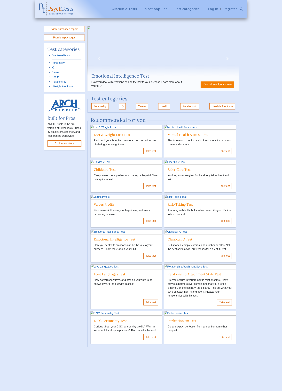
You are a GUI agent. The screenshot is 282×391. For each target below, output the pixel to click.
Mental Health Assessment (188, 135)
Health (55, 77)
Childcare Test (105, 169)
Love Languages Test (109, 274)
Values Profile (104, 204)
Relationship (59, 81)
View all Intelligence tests (217, 84)
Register (230, 9)
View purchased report (64, 29)
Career (56, 72)
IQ (53, 67)
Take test (151, 151)
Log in (213, 9)
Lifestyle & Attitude (62, 86)
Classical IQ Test (180, 239)
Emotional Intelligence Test (114, 239)
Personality (58, 62)
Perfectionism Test (182, 321)
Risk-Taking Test (180, 204)
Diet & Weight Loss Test (112, 135)
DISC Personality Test (110, 321)
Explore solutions (65, 143)
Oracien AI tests (124, 9)
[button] (241, 10)
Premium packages (64, 37)
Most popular (156, 9)
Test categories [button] (187, 9)
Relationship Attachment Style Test (194, 274)
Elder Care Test (179, 169)
